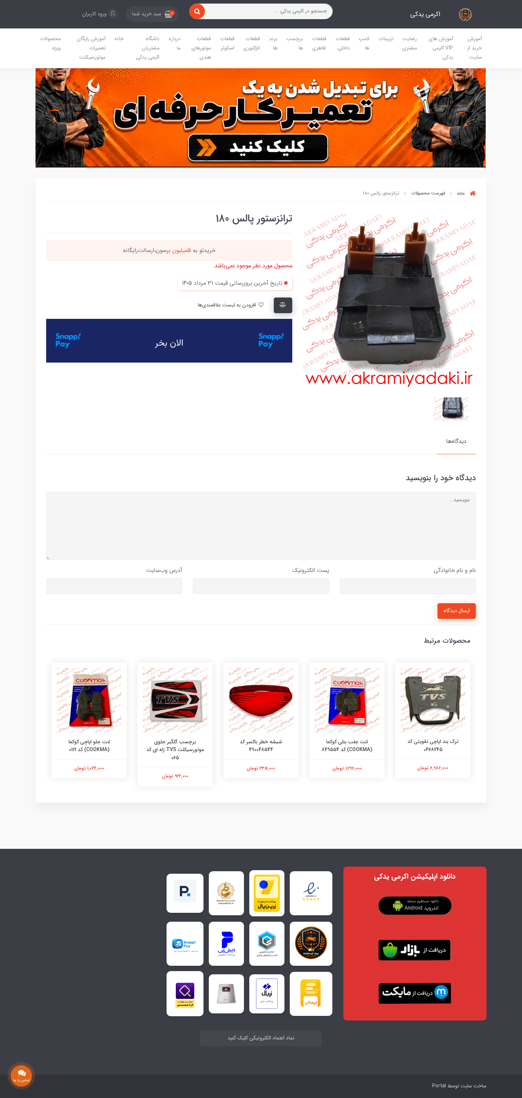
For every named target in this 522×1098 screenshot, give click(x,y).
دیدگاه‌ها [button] (456, 441)
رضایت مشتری (409, 43)
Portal (439, 1086)
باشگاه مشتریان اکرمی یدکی (147, 48)
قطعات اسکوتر (227, 43)
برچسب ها (294, 43)
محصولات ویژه (50, 43)
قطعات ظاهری (319, 43)
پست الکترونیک (310, 570)
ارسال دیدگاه (457, 611)
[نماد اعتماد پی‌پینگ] (185, 893)
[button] (152, 14)
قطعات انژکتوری (251, 43)
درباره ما (174, 43)
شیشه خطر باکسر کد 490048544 (261, 746)
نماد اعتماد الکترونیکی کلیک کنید (261, 1038)
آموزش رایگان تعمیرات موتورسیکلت (91, 48)
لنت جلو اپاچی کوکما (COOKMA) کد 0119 (89, 746)
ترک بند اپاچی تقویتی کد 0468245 (432, 745)
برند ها (273, 43)
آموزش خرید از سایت (474, 48)
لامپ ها (364, 43)
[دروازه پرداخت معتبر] (267, 893)
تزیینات (386, 39)
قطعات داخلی (343, 43)
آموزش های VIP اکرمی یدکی (441, 48)
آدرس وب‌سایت (164, 570)
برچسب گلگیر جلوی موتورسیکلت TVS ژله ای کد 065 (175, 750)
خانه (119, 39)
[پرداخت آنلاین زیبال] (267, 994)
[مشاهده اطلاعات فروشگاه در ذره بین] (185, 993)
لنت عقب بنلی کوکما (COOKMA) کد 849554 (347, 746)
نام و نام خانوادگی (455, 570)
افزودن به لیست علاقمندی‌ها (227, 305)
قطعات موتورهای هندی (201, 48)
